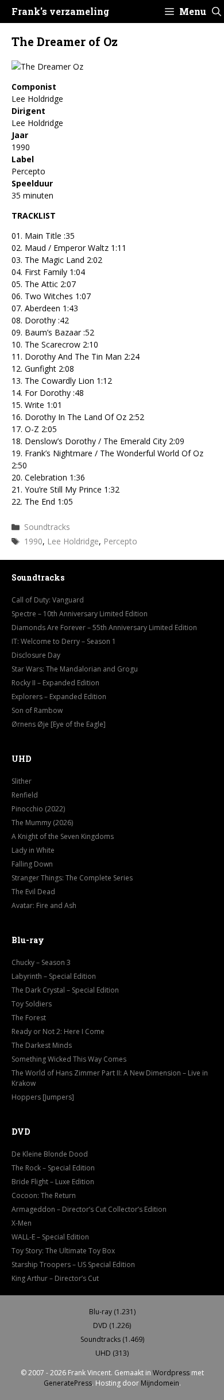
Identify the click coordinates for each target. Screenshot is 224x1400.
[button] (216, 11)
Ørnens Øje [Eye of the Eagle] (58, 724)
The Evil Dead (33, 892)
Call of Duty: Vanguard (47, 600)
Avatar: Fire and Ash (43, 905)
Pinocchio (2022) (38, 809)
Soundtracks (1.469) (112, 1339)
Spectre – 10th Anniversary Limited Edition (79, 614)
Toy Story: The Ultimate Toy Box (63, 1251)
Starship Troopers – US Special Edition (73, 1264)
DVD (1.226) (112, 1325)
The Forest (28, 1018)
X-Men (21, 1223)
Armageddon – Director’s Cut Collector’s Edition (89, 1209)
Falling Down (32, 864)
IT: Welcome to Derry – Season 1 (63, 641)
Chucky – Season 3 (41, 962)
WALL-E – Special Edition (50, 1237)
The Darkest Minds (41, 1045)
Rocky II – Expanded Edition (55, 683)
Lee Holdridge (73, 541)
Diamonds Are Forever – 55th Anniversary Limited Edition (104, 627)
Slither (21, 781)
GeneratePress (68, 1383)
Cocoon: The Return (43, 1195)
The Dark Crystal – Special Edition (65, 990)
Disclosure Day (35, 655)
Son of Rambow (37, 710)
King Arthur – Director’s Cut (55, 1278)
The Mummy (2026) (42, 822)
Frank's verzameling (60, 11)
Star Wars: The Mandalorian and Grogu (74, 669)
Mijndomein (160, 1383)
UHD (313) (112, 1353)
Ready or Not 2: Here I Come (58, 1031)
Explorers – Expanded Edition (58, 696)
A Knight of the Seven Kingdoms (62, 836)
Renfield (24, 795)
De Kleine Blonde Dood (49, 1154)
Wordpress (171, 1373)
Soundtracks (47, 526)
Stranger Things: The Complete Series (72, 878)
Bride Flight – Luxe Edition (52, 1182)
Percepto (120, 541)
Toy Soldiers (31, 1004)
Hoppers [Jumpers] (42, 1097)
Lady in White (33, 850)
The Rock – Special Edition (53, 1168)
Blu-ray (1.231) (112, 1312)
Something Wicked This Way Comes (68, 1059)
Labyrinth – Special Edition (53, 976)
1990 (33, 541)
